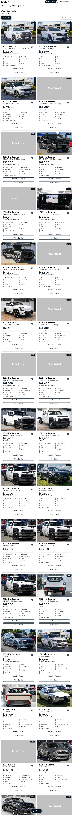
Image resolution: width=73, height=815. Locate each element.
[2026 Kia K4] (18, 696)
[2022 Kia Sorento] (54, 32)
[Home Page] (5, 2)
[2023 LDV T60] (18, 32)
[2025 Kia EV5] (18, 309)
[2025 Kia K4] (54, 696)
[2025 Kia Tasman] (54, 88)
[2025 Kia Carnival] (18, 640)
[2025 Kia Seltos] (54, 751)
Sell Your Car (50, 2)
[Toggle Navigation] (70, 6)
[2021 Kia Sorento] (54, 640)
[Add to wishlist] (32, 47)
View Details (18, 72)
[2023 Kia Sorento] (18, 88)
